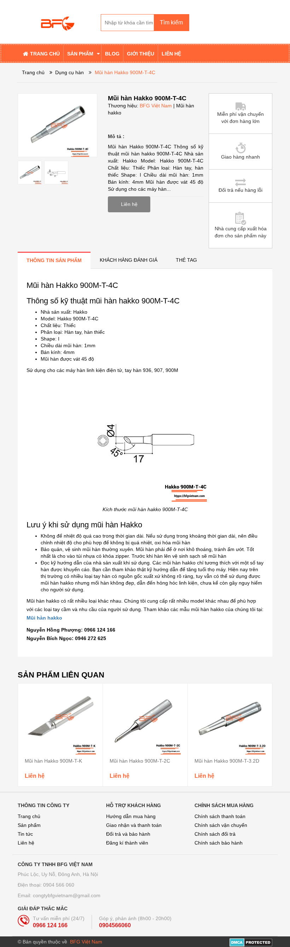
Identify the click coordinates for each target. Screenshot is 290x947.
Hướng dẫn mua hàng (131, 816)
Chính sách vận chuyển (221, 825)
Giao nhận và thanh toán (134, 825)
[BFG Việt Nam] (56, 21)
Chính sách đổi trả (215, 834)
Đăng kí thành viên (127, 843)
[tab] (54, 260)
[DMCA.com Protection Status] (251, 942)
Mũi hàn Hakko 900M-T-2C (140, 761)
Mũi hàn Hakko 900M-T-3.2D (227, 761)
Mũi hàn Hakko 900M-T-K (53, 761)
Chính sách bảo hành (219, 843)
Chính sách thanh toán (220, 816)
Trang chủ (29, 816)
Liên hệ (26, 843)
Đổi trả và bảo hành (128, 834)
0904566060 (115, 925)
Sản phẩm (29, 825)
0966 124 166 (50, 925)
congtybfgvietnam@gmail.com (66, 895)
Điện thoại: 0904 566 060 (46, 885)
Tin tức (25, 834)
